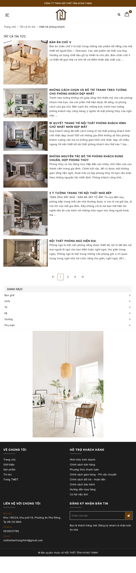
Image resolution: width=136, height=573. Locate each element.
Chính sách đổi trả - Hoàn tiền (88, 479)
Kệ (5, 313)
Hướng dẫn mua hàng (83, 489)
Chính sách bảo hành (82, 484)
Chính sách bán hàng (82, 464)
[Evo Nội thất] (68, 384)
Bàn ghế (9, 295)
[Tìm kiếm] (119, 15)
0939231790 (11, 531)
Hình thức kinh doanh (82, 459)
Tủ (5, 307)
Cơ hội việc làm (79, 494)
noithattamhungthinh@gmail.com (23, 540)
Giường (8, 319)
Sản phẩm (9, 469)
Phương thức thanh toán (84, 469)
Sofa (7, 301)
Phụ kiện (9, 325)
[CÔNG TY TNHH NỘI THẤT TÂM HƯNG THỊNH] (61, 15)
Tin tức (7, 474)
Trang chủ (9, 459)
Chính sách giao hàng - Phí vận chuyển (93, 474)
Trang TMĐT (10, 479)
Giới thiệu (9, 464)
